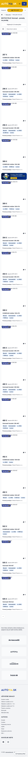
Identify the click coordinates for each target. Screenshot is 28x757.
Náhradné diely (5, 712)
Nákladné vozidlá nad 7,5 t (7, 706)
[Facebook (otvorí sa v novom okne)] (3, 742)
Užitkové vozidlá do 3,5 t (7, 701)
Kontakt (3, 720)
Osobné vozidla (5, 699)
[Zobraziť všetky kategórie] (25, 10)
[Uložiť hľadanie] (3, 29)
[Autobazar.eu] (14, 640)
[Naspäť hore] (3, 616)
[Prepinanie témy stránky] (20, 4)
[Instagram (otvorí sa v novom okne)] (8, 742)
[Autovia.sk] (14, 652)
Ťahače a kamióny (5, 708)
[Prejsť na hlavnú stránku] (8, 4)
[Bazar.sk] (14, 675)
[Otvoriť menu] (24, 4)
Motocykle (16, 10)
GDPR (2, 726)
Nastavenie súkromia (6, 731)
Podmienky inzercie (6, 724)
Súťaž (2, 728)
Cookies (3, 722)
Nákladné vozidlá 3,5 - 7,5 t (8, 703)
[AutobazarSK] (14, 663)
